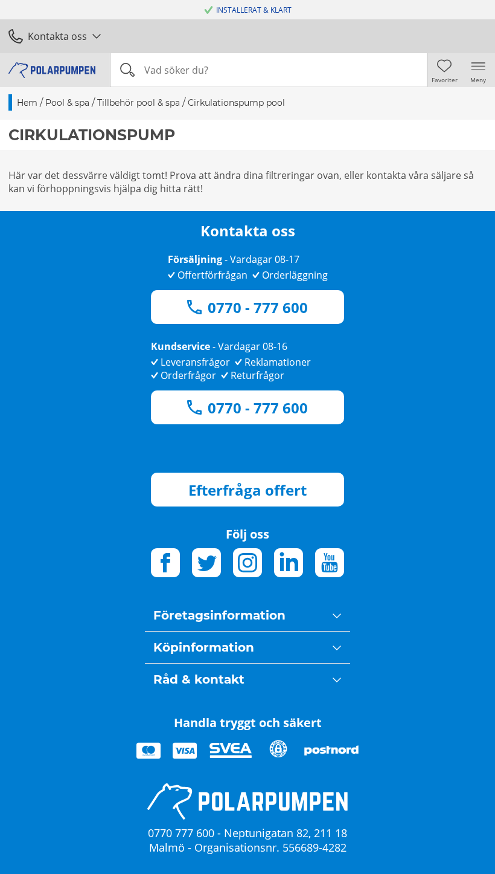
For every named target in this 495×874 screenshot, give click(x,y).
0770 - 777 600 (258, 307)
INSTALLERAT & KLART (254, 10)
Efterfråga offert (247, 490)
